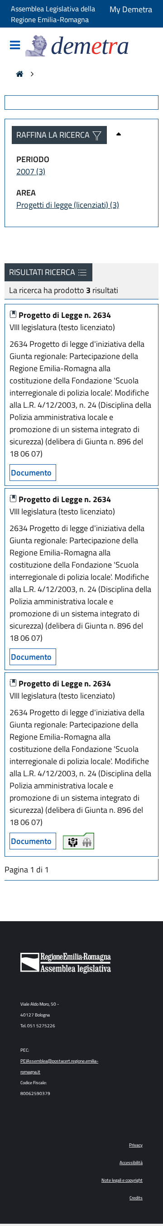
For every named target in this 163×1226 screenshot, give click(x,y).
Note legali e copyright (122, 1180)
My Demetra (131, 9)
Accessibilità (131, 1162)
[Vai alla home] (20, 75)
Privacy (136, 1145)
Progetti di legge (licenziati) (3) (67, 205)
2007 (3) (30, 171)
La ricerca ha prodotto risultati (63, 290)
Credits (136, 1197)
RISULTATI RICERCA (43, 272)
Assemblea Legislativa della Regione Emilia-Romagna (53, 14)
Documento (31, 472)
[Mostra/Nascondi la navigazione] (15, 45)
